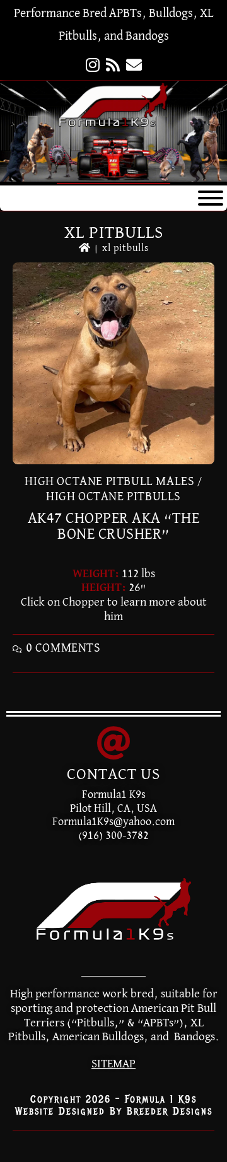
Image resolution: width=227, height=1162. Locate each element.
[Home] (85, 249)
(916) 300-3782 (113, 836)
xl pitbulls (125, 249)
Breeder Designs (169, 1111)
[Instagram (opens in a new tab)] (93, 66)
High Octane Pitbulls (113, 496)
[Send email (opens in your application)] (134, 66)
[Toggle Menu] (210, 198)
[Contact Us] (113, 743)
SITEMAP (113, 1064)
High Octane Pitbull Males (109, 481)
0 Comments (63, 648)
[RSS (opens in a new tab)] (113, 66)
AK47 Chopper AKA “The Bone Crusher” (114, 526)
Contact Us (113, 774)
